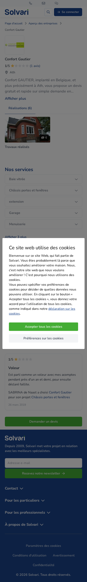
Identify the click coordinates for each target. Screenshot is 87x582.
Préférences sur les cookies (43, 338)
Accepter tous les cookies (43, 326)
